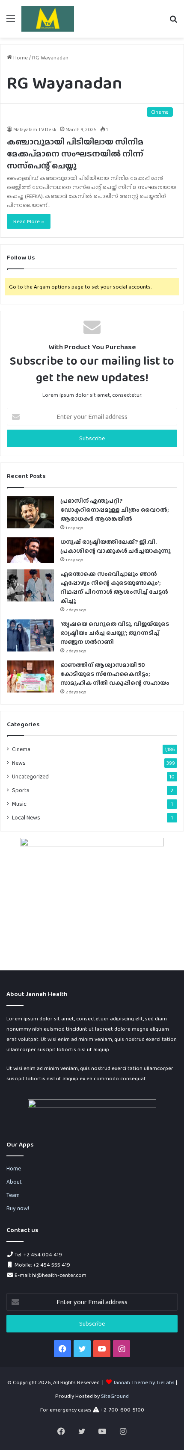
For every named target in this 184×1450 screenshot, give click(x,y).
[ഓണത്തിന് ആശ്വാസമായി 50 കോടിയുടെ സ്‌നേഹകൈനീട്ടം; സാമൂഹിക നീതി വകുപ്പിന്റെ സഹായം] (30, 676)
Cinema (21, 749)
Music (19, 803)
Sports (21, 790)
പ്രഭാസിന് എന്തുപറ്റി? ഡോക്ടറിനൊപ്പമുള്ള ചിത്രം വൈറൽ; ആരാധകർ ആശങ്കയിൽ (114, 509)
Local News (26, 817)
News (19, 762)
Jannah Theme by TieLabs (144, 1382)
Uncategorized (30, 776)
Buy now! (17, 1208)
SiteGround (115, 1396)
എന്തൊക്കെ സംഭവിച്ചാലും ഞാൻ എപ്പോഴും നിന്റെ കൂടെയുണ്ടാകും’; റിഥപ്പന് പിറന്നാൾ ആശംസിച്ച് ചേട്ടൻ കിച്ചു (114, 587)
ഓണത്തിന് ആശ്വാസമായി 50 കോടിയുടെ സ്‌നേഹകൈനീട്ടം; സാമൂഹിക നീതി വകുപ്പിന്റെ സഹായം (114, 673)
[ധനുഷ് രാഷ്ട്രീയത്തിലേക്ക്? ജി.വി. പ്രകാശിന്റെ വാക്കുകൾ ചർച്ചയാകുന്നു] (30, 550)
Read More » (28, 221)
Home (20, 57)
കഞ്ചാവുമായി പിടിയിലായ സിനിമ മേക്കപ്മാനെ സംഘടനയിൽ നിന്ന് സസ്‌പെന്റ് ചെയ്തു (75, 153)
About (14, 1181)
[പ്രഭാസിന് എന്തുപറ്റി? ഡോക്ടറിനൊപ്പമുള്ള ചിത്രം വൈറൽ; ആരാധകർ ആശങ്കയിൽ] (30, 512)
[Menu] (10, 22)
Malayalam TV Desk (34, 129)
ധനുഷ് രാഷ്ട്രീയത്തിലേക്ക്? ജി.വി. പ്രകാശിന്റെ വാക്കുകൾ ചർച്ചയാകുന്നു (115, 546)
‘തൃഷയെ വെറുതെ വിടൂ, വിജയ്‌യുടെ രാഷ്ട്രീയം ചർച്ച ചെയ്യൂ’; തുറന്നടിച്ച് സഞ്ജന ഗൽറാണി (114, 632)
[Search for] (173, 22)
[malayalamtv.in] (47, 19)
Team (13, 1195)
